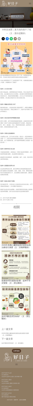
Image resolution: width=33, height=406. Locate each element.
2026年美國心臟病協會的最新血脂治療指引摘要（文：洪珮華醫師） (16, 246)
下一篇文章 (7, 339)
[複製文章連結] (15, 38)
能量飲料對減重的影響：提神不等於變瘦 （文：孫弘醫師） (16, 282)
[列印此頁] (19, 38)
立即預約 (16, 351)
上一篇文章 (7, 329)
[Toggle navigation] (30, 3)
